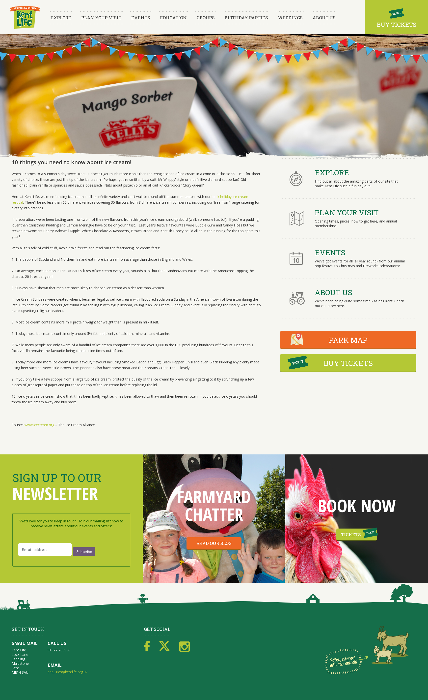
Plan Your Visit (101, 18)
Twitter (164, 646)
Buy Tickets (396, 25)
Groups (206, 18)
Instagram (184, 646)
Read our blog (214, 543)
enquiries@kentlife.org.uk (67, 671)
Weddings (290, 18)
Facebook (147, 646)
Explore (61, 18)
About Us (324, 18)
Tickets (351, 535)
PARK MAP (348, 340)
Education (173, 18)
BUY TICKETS (348, 363)
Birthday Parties (246, 18)
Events (140, 18)
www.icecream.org (39, 424)
